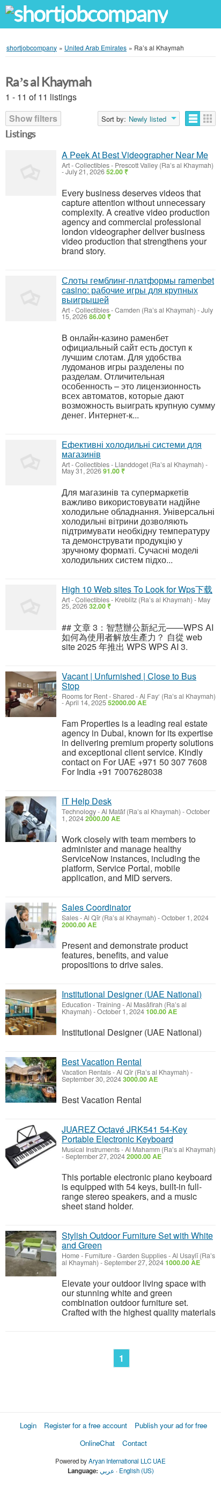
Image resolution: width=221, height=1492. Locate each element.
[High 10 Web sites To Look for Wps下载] (30, 607)
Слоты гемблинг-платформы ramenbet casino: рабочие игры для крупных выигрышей (138, 290)
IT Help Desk (87, 801)
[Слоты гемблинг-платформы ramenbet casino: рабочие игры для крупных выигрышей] (30, 298)
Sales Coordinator (96, 907)
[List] (193, 118)
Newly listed (147, 119)
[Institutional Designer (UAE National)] (30, 1012)
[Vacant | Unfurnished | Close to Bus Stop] (30, 694)
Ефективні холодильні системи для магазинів (132, 449)
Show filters (33, 118)
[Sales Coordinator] (30, 925)
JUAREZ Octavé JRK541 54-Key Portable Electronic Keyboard (124, 1134)
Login (28, 1425)
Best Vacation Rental (102, 1061)
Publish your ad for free (171, 1425)
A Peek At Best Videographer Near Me (135, 155)
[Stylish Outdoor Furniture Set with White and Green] (30, 1253)
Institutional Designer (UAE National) (132, 994)
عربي (107, 1470)
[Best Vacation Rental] (30, 1080)
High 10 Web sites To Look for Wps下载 (137, 589)
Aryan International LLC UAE (127, 1461)
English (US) (136, 1470)
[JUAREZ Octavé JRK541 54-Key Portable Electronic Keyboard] (30, 1147)
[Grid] (208, 118)
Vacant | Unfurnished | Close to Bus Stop (129, 681)
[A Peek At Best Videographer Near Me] (30, 173)
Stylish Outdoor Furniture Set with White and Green (137, 1240)
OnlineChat (97, 1443)
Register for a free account (85, 1425)
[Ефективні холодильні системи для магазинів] (30, 462)
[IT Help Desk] (30, 819)
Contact (134, 1443)
